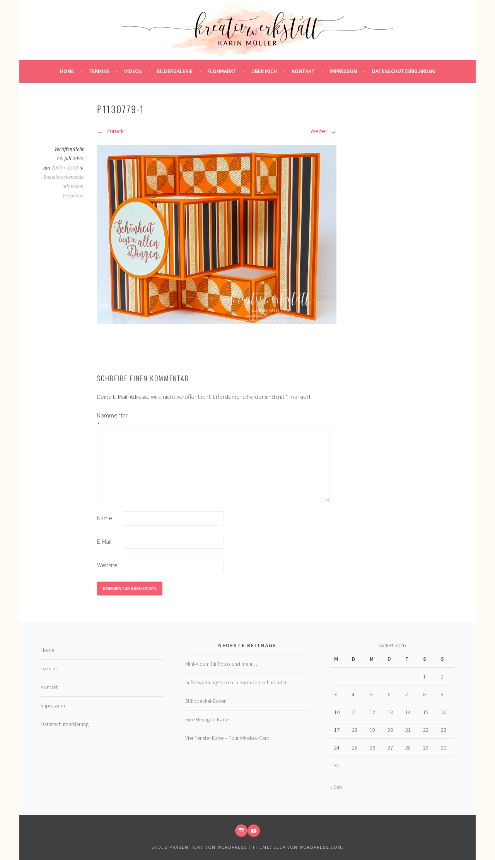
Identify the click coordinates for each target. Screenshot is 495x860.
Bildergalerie (175, 71)
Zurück (114, 131)
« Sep (336, 787)
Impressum (343, 71)
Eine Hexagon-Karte (207, 719)
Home (67, 71)
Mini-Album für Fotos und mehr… (221, 663)
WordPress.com (320, 847)
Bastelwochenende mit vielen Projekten (63, 186)
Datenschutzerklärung (403, 71)
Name (104, 518)
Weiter (319, 131)
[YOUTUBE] (254, 830)
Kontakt (303, 71)
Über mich (264, 71)
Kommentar (109, 419)
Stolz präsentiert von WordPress (199, 847)
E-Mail (104, 541)
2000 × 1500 (64, 168)
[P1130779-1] (216, 322)
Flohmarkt (222, 71)
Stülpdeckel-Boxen (206, 700)
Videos (133, 71)
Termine (99, 71)
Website (107, 565)
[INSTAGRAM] (241, 830)
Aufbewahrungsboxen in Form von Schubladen (236, 682)
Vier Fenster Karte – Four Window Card (227, 737)
